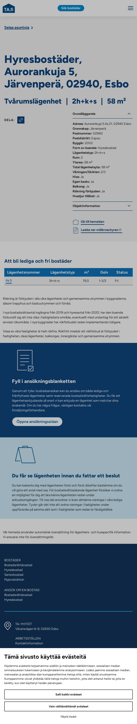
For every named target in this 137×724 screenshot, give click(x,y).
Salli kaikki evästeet (68, 694)
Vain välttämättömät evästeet (68, 706)
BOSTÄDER (12, 560)
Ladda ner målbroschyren (99, 230)
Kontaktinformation (29, 643)
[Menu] (130, 8)
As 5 (9, 280)
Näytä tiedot (69, 716)
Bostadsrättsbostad (18, 565)
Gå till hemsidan (92, 222)
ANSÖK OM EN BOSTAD (21, 590)
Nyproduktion (14, 579)
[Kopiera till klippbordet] (20, 120)
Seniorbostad (13, 575)
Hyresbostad (13, 570)
